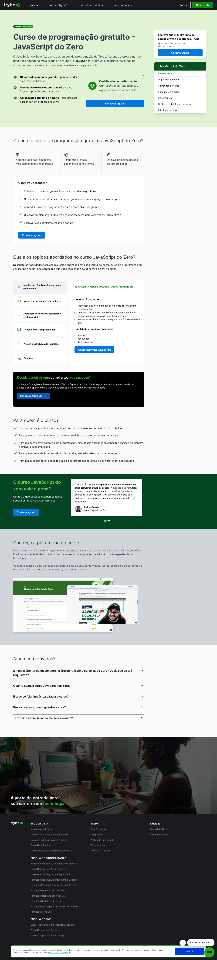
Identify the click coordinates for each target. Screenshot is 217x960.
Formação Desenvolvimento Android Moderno (54, 879)
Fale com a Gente (159, 834)
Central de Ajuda (159, 829)
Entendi (189, 951)
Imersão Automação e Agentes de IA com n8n (54, 863)
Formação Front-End (41, 911)
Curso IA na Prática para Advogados (49, 834)
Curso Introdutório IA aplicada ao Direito (51, 850)
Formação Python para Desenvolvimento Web (54, 906)
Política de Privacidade (59, 953)
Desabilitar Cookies (100, 850)
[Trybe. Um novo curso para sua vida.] (12, 5)
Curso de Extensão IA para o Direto (49, 840)
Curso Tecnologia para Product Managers (52, 924)
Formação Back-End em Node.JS (48, 895)
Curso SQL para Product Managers (49, 935)
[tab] (39, 287)
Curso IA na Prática (40, 845)
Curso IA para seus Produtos (45, 930)
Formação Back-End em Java (46, 901)
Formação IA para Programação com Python (53, 885)
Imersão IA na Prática (42, 829)
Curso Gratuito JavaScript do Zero (48, 869)
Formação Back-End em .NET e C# (48, 890)
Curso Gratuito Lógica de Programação (51, 874)
